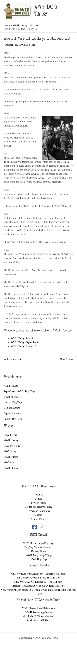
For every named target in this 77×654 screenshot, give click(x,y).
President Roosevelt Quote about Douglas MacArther (38, 585)
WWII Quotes (11, 457)
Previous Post (12, 359)
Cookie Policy (38, 519)
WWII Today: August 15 (23, 346)
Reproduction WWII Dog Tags (19, 391)
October (9, 44)
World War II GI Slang (38, 620)
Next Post (66, 359)
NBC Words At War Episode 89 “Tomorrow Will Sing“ (39, 573)
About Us (38, 494)
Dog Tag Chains (12, 408)
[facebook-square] (35, 527)
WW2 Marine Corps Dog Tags (38, 543)
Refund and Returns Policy (38, 506)
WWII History (11, 440)
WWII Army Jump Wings (39, 555)
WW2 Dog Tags (38, 559)
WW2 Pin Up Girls (13, 446)
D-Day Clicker (38, 551)
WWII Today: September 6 (24, 342)
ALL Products (11, 386)
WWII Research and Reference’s (38, 608)
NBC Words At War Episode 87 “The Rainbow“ (38, 581)
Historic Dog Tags (13, 402)
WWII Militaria (12, 397)
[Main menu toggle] (70, 11)
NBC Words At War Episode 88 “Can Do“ (38, 577)
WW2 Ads (9, 462)
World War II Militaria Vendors (38, 616)
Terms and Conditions (38, 511)
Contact (38, 498)
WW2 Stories (10, 435)
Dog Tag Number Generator (38, 547)
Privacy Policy (38, 503)
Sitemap (38, 515)
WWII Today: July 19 (22, 338)
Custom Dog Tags (13, 419)
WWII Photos (11, 468)
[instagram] (42, 527)
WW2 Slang (10, 451)
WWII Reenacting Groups (38, 612)
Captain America (12, 413)
